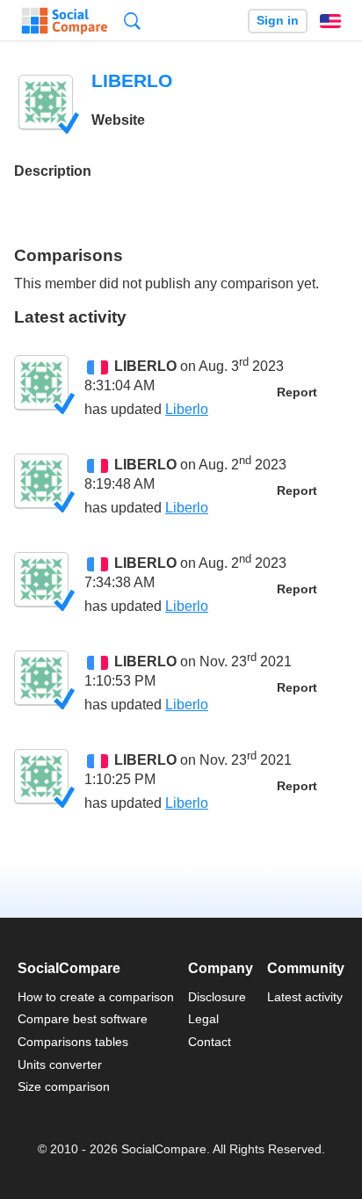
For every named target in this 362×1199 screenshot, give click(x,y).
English (330, 21)
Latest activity (305, 997)
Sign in (278, 20)
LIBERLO (145, 366)
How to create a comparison (96, 997)
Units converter (60, 1064)
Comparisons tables (73, 1042)
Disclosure (217, 997)
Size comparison (64, 1086)
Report (297, 392)
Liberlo (186, 409)
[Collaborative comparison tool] (64, 21)
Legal (203, 1019)
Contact (209, 1042)
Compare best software (83, 1019)
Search (132, 20)
